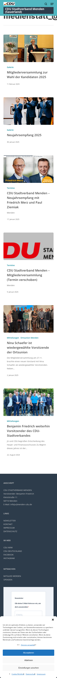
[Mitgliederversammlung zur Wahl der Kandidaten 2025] (28, 48)
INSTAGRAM (9, 558)
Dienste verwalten (28, 645)
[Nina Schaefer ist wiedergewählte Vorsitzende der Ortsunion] (28, 319)
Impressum (41, 674)
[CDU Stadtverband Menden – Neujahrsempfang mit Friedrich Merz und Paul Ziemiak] (28, 169)
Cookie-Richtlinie (18, 674)
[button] (52, 619)
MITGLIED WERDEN (12, 576)
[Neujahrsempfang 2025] (28, 111)
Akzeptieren (28, 653)
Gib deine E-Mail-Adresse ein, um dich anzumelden (28, 605)
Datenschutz (30, 674)
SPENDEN (7, 579)
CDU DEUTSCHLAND (12, 551)
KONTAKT (7, 524)
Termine (11, 188)
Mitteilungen (13, 337)
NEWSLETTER (9, 520)
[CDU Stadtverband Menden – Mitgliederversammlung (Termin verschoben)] (28, 246)
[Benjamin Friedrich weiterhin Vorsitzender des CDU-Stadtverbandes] (28, 402)
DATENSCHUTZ (10, 531)
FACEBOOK (8, 554)
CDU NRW (8, 547)
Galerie (10, 67)
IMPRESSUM (9, 527)
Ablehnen (28, 660)
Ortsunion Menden (29, 337)
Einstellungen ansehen (28, 668)
